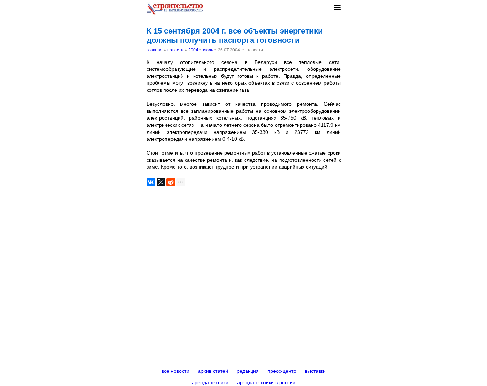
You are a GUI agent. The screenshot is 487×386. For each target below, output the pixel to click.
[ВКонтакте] (151, 182)
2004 (193, 49)
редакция (248, 371)
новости (175, 49)
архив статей (213, 371)
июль (208, 49)
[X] (161, 182)
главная (155, 49)
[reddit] (170, 182)
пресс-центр (281, 371)
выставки (315, 371)
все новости (175, 371)
